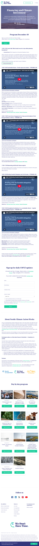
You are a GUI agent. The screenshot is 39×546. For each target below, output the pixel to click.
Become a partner (30, 507)
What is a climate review (5, 506)
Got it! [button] (34, 543)
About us (15, 504)
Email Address (6, 285)
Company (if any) (7, 289)
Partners (15, 515)
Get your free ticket (7, 63)
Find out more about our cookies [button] (7, 544)
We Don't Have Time (17, 364)
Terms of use (3, 511)
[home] (6, 2)
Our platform (3, 504)
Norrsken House (12, 39)
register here (30, 276)
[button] (36, 3)
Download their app (16, 365)
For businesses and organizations (30, 505)
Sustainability (16, 511)
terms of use (23, 301)
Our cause (15, 506)
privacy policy (29, 301)
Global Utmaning (26, 360)
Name (5, 280)
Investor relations (17, 513)
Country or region (7, 294)
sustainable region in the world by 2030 (9, 329)
